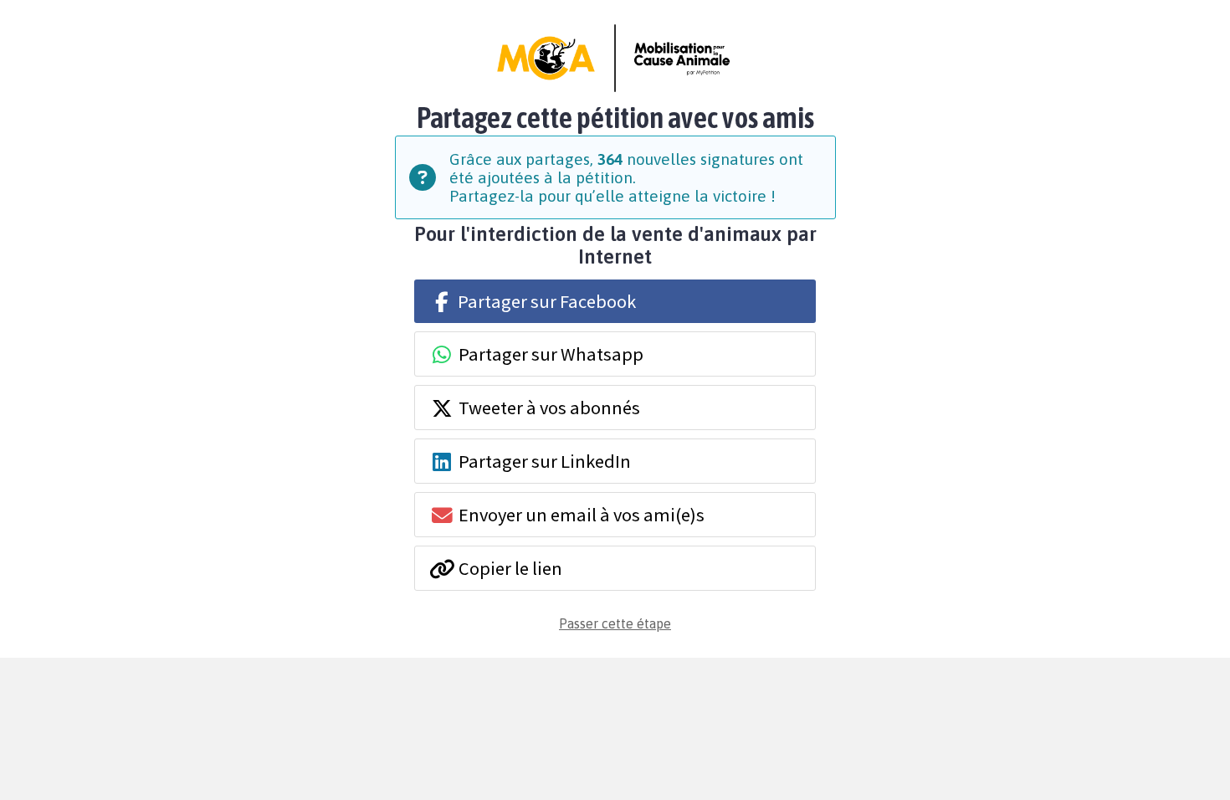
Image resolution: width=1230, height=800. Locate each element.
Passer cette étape (615, 623)
